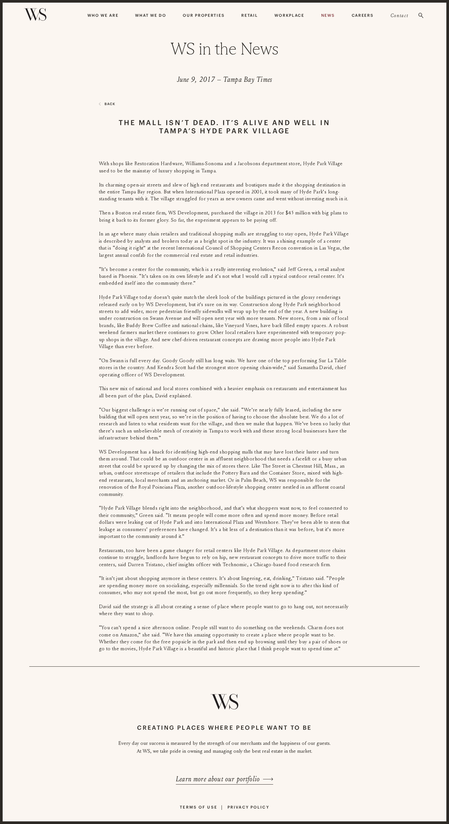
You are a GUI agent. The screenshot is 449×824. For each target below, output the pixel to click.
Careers (363, 15)
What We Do (150, 15)
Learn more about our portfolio (218, 779)
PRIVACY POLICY (248, 807)
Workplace (289, 15)
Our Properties (204, 15)
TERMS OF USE (198, 807)
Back (110, 104)
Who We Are (102, 15)
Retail (249, 15)
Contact (399, 15)
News (328, 15)
